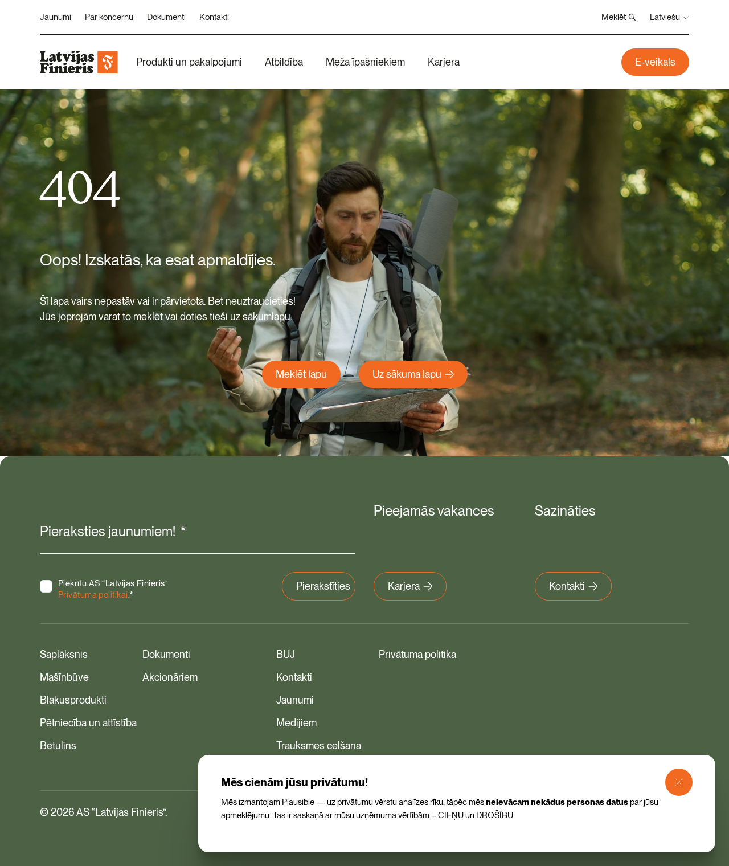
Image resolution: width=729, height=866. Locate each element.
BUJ (285, 654)
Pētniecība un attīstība (88, 723)
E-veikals (655, 62)
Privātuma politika (417, 654)
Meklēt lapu (301, 374)
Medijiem (296, 723)
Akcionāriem (170, 677)
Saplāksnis (64, 654)
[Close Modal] (679, 782)
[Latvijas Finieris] (79, 62)
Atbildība (284, 62)
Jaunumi (55, 17)
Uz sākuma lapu (406, 374)
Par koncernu (109, 17)
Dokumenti (166, 17)
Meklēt (613, 17)
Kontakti (214, 17)
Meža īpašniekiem (365, 62)
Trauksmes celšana (318, 745)
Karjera (444, 62)
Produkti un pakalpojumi (189, 62)
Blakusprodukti (73, 700)
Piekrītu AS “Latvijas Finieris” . (112, 589)
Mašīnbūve (64, 677)
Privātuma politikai (93, 595)
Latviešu (665, 17)
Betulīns (58, 745)
